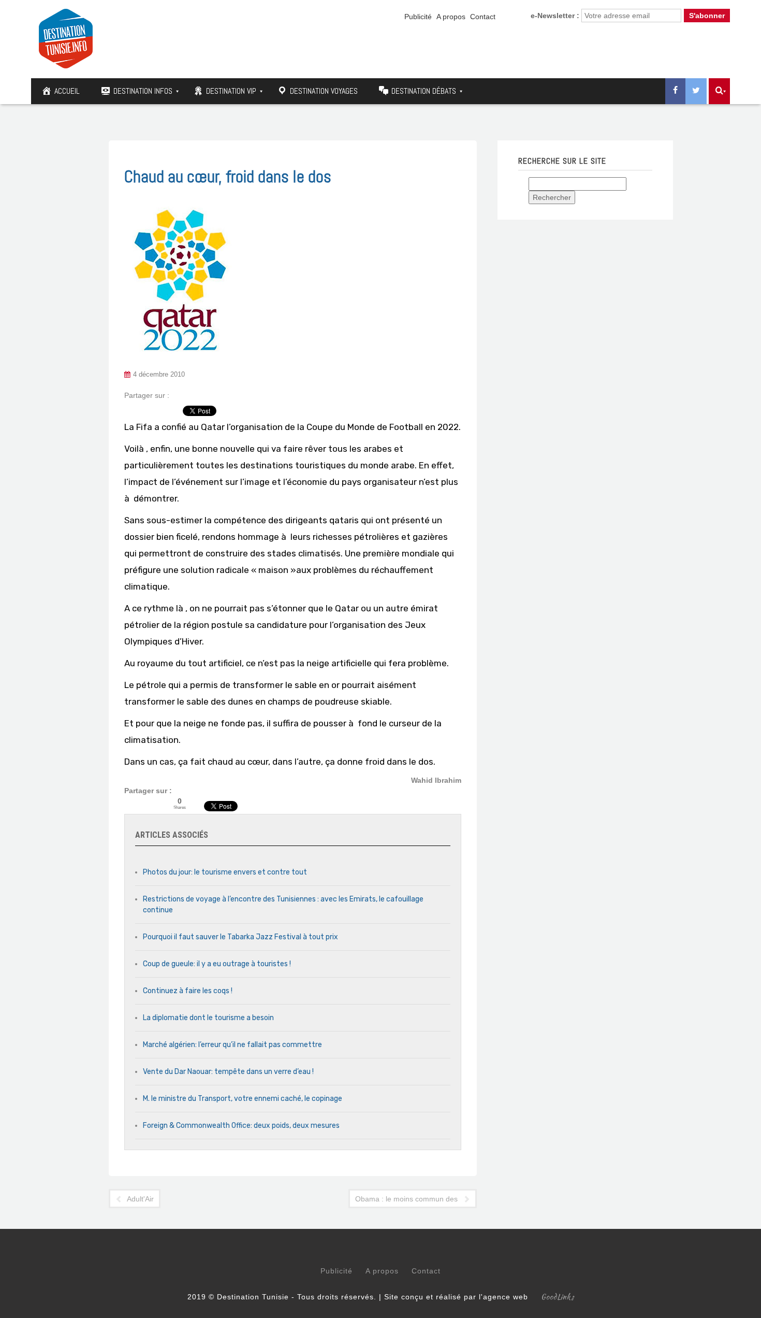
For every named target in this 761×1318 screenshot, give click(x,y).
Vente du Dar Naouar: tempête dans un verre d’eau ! (228, 1071)
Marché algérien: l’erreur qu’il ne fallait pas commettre (232, 1044)
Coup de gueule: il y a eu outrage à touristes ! (217, 963)
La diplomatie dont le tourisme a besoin (208, 1017)
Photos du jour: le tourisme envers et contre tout (225, 872)
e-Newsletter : (555, 15)
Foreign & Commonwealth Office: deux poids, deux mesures (241, 1125)
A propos (450, 16)
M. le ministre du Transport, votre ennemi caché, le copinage (242, 1098)
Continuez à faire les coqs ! (187, 990)
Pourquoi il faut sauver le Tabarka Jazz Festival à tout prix (240, 937)
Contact (482, 16)
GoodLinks (557, 1297)
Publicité (418, 16)
